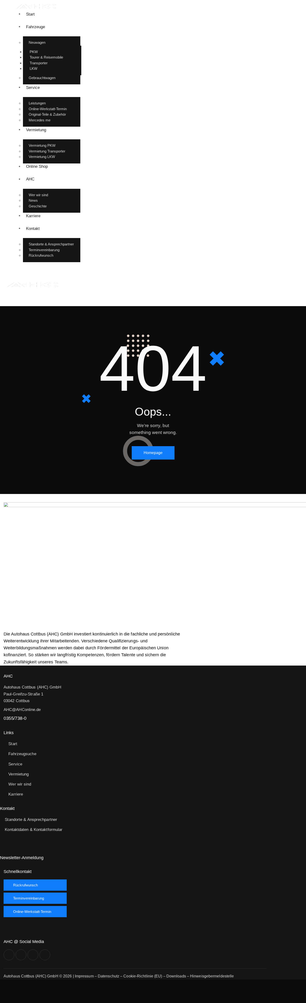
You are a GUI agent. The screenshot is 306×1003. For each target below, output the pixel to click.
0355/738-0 (15, 718)
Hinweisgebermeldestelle (212, 976)
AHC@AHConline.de (22, 709)
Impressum (84, 976)
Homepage (153, 453)
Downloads (176, 976)
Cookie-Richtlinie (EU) (142, 976)
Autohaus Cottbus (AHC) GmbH (31, 976)
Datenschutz (108, 976)
